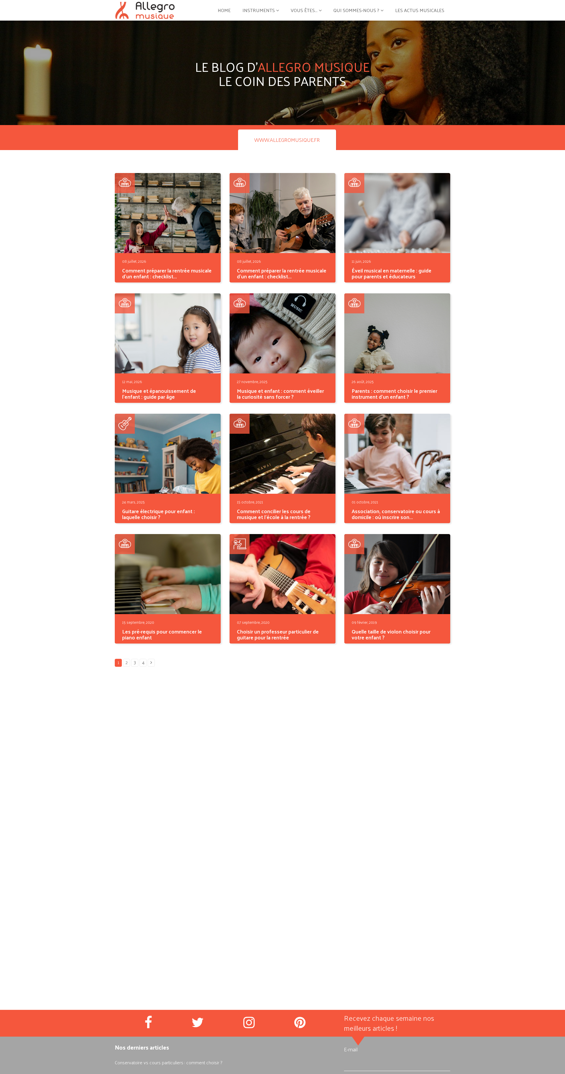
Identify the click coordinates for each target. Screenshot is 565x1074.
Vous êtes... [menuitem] (304, 10)
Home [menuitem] (224, 10)
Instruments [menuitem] (258, 10)
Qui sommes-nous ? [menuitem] (356, 10)
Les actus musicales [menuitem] (419, 10)
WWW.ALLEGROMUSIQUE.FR (287, 139)
